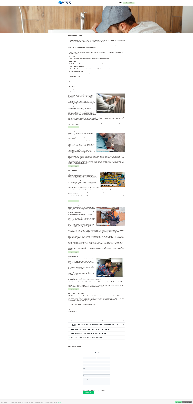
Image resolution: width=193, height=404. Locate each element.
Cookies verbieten (187, 402)
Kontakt (120, 2)
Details (59, 402)
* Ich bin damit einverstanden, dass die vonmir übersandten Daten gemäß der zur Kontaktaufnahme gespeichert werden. (96, 387)
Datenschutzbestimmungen (88, 387)
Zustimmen (178, 402)
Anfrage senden (88, 392)
